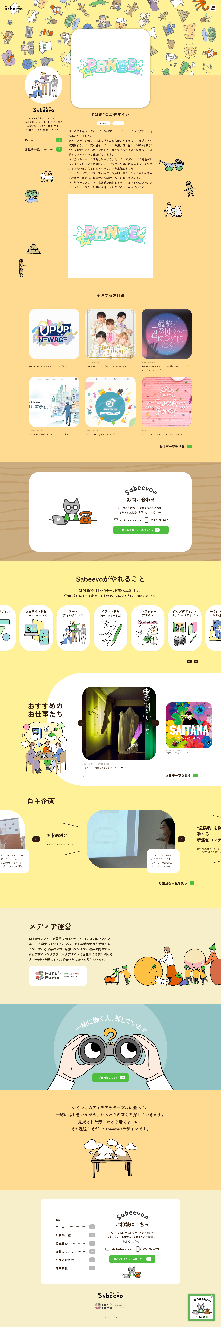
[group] (119, 728)
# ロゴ (118, 123)
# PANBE (104, 123)
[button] (189, 661)
